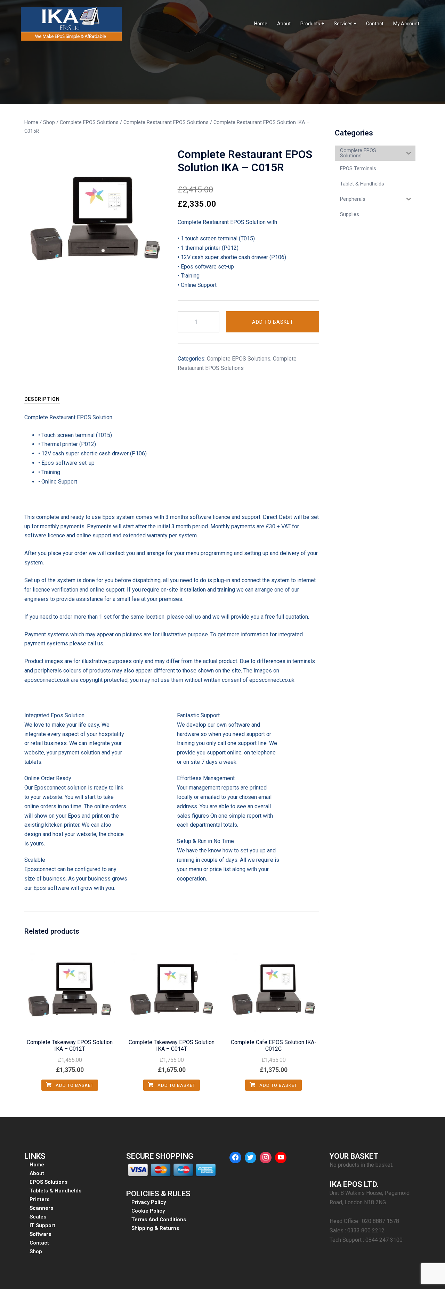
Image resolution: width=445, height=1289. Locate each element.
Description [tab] (42, 399)
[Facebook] (235, 1157)
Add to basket (272, 322)
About (284, 23)
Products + (312, 23)
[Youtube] (281, 1157)
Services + (345, 23)
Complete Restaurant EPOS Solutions (166, 122)
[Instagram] (265, 1157)
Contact (374, 23)
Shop (49, 122)
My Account (406, 23)
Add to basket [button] (74, 1085)
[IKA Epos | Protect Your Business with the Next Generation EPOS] (71, 23)
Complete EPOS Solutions (89, 122)
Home (260, 23)
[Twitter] (250, 1157)
